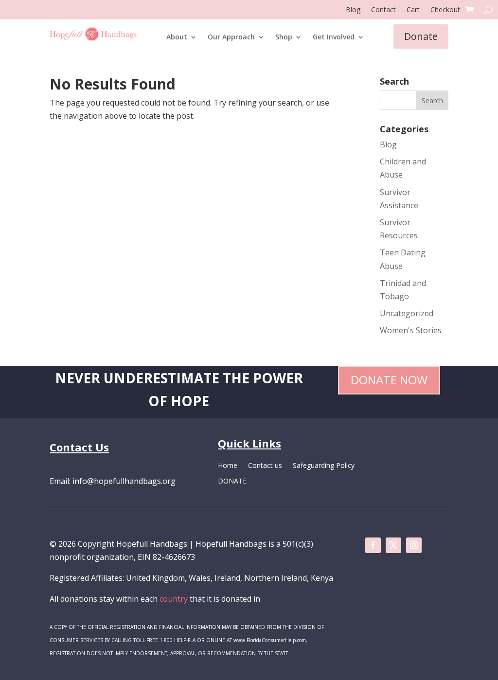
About (176, 37)
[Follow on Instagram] (414, 545)
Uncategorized (406, 313)
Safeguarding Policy (324, 466)
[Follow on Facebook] (373, 545)
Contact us (265, 466)
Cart (413, 10)
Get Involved (334, 37)
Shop (283, 37)
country (174, 598)
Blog (353, 10)
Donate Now (389, 380)
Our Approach (231, 37)
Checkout (445, 10)
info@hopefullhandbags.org (124, 481)
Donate (421, 36)
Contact (383, 10)
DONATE (232, 481)
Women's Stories (411, 330)
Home (227, 466)
